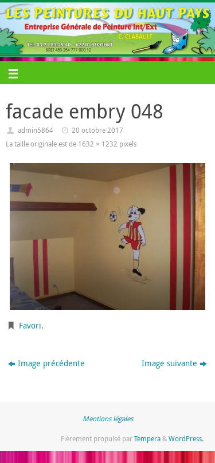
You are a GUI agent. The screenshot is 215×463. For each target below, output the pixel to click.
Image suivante (169, 363)
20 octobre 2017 (97, 130)
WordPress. (186, 439)
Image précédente (51, 363)
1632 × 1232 (98, 144)
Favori (30, 325)
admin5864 (35, 130)
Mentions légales (108, 419)
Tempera (147, 439)
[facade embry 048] (107, 236)
